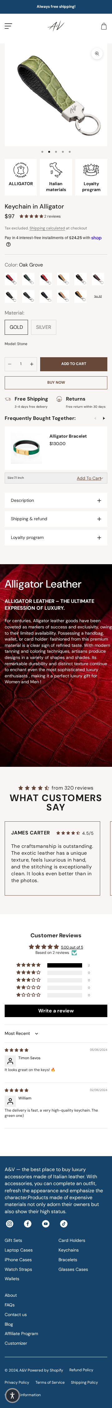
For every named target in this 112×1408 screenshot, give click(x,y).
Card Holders (71, 1240)
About (11, 1295)
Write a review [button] (56, 1010)
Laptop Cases (19, 1250)
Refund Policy (81, 1369)
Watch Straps (18, 1269)
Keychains (68, 1250)
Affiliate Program (21, 1333)
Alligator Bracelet (68, 436)
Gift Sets (13, 1240)
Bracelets (67, 1259)
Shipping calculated (47, 228)
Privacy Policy (17, 1382)
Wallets (12, 1278)
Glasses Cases (73, 1269)
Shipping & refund (29, 518)
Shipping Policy (84, 1382)
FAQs (10, 1305)
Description (22, 500)
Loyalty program (27, 537)
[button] (32, 216)
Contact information (23, 1394)
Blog (9, 1324)
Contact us (16, 1314)
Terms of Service (50, 1382)
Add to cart (73, 363)
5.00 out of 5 (72, 947)
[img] (16, 1050)
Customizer (16, 1343)
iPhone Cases (18, 1259)
